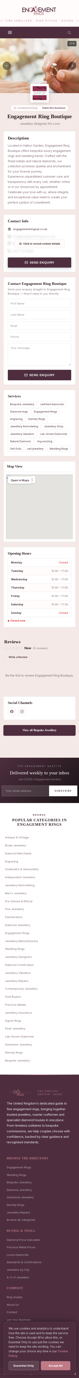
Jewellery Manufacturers (21, 941)
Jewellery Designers (18, 956)
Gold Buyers (13, 996)
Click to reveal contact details (41, 243)
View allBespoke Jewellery (39, 730)
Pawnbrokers (14, 917)
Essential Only (23, 1365)
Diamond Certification (19, 964)
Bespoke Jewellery (22, 404)
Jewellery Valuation (22, 434)
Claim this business (54, 107)
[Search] (69, 32)
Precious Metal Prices (21, 1247)
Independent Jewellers (20, 877)
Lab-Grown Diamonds (53, 434)
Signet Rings (13, 1020)
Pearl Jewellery (15, 1028)
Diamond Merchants (18, 853)
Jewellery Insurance (18, 1012)
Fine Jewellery (14, 909)
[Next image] (72, 66)
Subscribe (63, 790)
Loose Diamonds (18, 1254)
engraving (16, 419)
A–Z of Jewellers (18, 1277)
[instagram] (22, 712)
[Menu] (10, 32)
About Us (13, 1304)
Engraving (11, 861)
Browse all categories (21, 1219)
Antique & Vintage (17, 837)
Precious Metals (15, 1004)
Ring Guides (15, 1297)
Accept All (56, 1365)
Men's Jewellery (16, 893)
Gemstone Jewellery (18, 1044)
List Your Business (19, 1319)
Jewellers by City (18, 1269)
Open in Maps (20, 480)
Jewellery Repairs (16, 981)
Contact (12, 1312)
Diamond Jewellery (17, 925)
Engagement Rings (45, 411)
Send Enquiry (42, 262)
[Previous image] (7, 66)
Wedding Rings (59, 448)
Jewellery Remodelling (20, 885)
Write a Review (18, 657)
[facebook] (12, 712)
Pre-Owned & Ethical (18, 901)
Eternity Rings (36, 419)
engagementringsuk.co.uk (30, 229)
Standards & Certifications (24, 1262)
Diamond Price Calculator (23, 1239)
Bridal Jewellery (15, 845)
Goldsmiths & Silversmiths (22, 869)
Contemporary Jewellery (21, 988)
